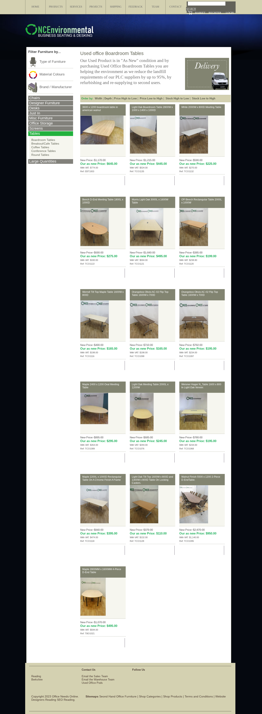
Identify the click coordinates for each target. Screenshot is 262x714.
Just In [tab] (34, 113)
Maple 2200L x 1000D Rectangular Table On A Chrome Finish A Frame (101, 478)
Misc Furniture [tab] (41, 118)
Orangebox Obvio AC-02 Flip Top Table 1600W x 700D (150, 293)
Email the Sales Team (95, 676)
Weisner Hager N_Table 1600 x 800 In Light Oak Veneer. (201, 386)
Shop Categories (150, 696)
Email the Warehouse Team (98, 679)
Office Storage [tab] (41, 123)
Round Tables (40, 154)
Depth (108, 98)
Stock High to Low (177, 98)
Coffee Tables (40, 147)
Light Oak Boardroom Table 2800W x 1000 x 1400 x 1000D (152, 109)
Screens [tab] (36, 128)
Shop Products (172, 696)
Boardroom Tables (43, 139)
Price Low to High (151, 98)
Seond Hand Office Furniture (118, 696)
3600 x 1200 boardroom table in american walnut (100, 109)
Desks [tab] (34, 108)
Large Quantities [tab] (42, 161)
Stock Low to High (203, 98)
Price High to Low (125, 98)
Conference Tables (43, 151)
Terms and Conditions (199, 696)
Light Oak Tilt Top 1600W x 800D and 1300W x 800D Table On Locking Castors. (152, 479)
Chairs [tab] (34, 98)
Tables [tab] (34, 133)
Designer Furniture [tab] (44, 103)
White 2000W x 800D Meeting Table (201, 107)
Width (98, 98)
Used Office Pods (92, 682)
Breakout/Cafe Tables (45, 143)
